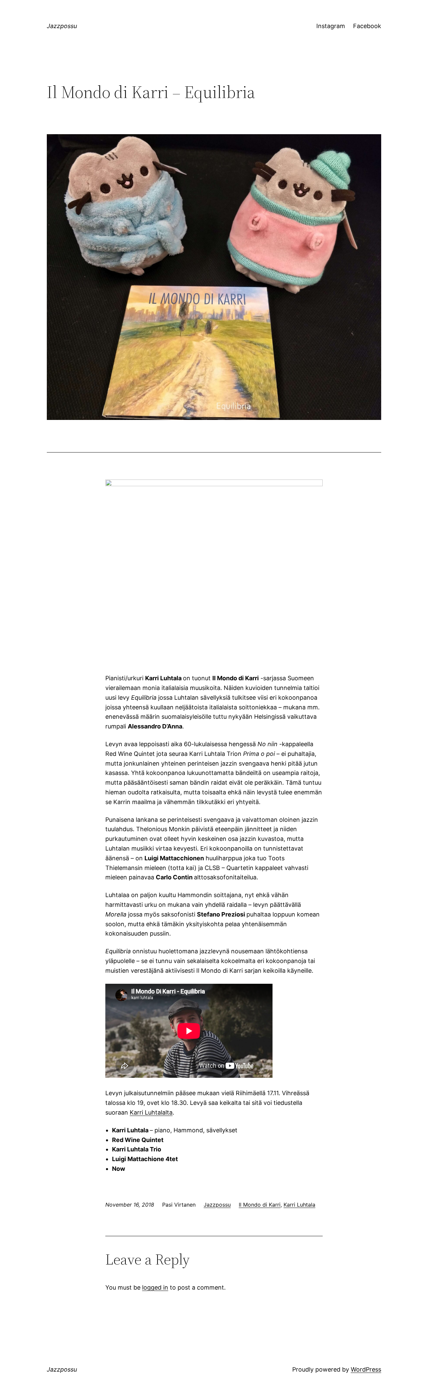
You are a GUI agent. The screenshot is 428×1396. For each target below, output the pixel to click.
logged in (155, 1287)
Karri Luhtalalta (151, 1112)
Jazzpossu (62, 25)
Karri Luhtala (299, 1204)
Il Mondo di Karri (260, 1204)
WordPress (366, 1369)
